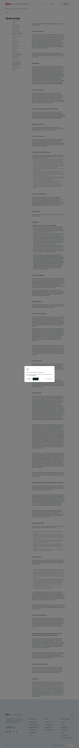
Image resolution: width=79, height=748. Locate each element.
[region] (39, 374)
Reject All (29, 379)
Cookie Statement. (33, 375)
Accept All (35, 379)
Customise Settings (49, 379)
